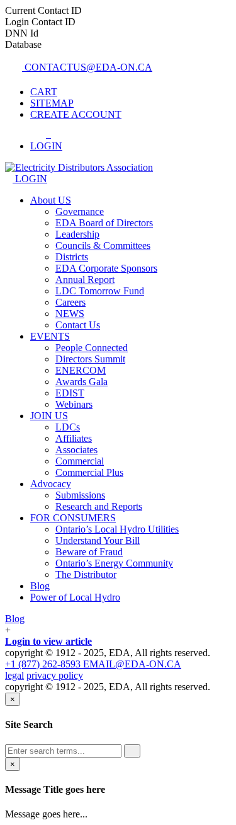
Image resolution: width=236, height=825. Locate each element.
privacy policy (54, 675)
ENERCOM (80, 370)
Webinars (74, 404)
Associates (76, 449)
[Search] (132, 751)
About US (50, 200)
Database (23, 44)
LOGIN (30, 178)
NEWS (69, 313)
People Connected (91, 347)
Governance (79, 211)
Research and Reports (98, 506)
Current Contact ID (43, 10)
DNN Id (21, 33)
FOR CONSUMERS (73, 517)
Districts (71, 256)
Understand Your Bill (97, 540)
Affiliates (73, 438)
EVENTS (50, 336)
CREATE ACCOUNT (75, 114)
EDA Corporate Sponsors (106, 268)
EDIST (69, 393)
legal (14, 675)
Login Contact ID (40, 21)
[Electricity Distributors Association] (79, 167)
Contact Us (77, 325)
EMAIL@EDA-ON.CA (132, 664)
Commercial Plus (89, 472)
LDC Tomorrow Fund (99, 291)
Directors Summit (90, 359)
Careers (70, 302)
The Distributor (85, 574)
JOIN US (49, 415)
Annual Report (85, 279)
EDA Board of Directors (104, 222)
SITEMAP (52, 103)
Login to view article (48, 641)
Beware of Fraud (89, 551)
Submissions (80, 495)
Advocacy (50, 483)
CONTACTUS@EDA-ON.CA (87, 67)
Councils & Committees (102, 245)
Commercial (79, 461)
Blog (40, 585)
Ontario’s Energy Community (114, 563)
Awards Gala (81, 381)
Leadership (77, 234)
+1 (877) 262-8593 (44, 664)
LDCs (67, 427)
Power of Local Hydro (75, 597)
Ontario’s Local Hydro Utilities (117, 529)
